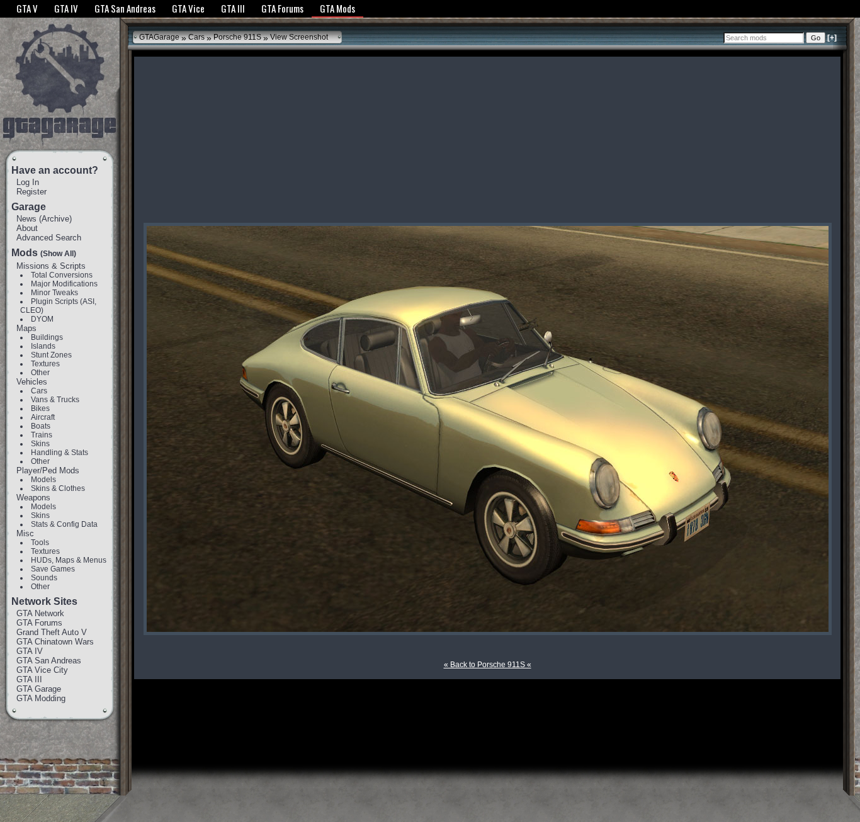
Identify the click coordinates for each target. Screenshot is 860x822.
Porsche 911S (237, 37)
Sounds (44, 577)
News (26, 218)
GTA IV (29, 651)
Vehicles (31, 381)
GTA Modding (40, 698)
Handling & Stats (59, 452)
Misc (25, 533)
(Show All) (58, 253)
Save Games (53, 569)
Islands (43, 346)
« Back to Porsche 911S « (487, 664)
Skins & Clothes (58, 488)
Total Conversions (62, 275)
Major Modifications (64, 283)
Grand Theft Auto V (51, 632)
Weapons (33, 497)
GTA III (29, 679)
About (27, 228)
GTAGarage (159, 37)
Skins (40, 443)
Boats (40, 426)
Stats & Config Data (64, 524)
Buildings (47, 337)
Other (40, 372)
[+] (832, 37)
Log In (27, 182)
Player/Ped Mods (47, 470)
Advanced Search (48, 237)
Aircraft (43, 417)
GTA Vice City (42, 670)
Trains (41, 435)
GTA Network (40, 613)
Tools (40, 542)
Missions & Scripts (51, 266)
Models (43, 479)
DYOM (42, 319)
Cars (39, 390)
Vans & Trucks (55, 399)
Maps (26, 328)
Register (31, 191)
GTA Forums (39, 623)
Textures (45, 363)
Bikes (40, 408)
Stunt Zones (51, 355)
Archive (55, 218)
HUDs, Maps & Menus (68, 560)
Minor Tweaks (54, 292)
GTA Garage (38, 689)
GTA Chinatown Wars (55, 641)
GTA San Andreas (48, 660)
